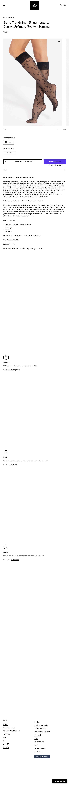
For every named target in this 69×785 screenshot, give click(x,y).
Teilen (5, 170)
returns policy (15, 559)
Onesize (9, 153)
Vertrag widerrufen (42, 756)
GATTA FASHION (10, 17)
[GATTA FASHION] (34, 5)
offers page (14, 465)
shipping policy (15, 370)
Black (9, 142)
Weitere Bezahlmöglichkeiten (55, 165)
